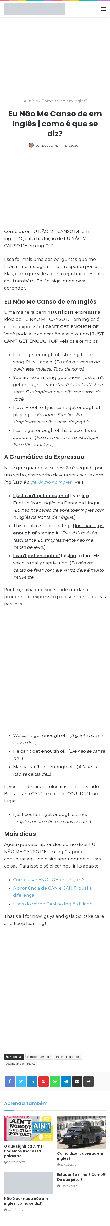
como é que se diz (39, 1057)
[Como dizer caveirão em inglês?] (81, 1132)
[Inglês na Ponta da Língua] (34, 9)
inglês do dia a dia (68, 1057)
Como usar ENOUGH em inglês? (48, 879)
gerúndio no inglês (50, 482)
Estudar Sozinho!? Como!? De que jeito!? (81, 1177)
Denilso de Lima (47, 145)
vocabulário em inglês (20, 1063)
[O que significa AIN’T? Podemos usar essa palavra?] (28, 1128)
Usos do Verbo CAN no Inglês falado (53, 903)
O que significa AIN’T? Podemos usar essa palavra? (24, 1151)
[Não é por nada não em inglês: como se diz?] (28, 1183)
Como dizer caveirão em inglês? (80, 1156)
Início (32, 100)
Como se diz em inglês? (64, 100)
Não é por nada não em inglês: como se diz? (26, 1201)
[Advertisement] (55, 54)
